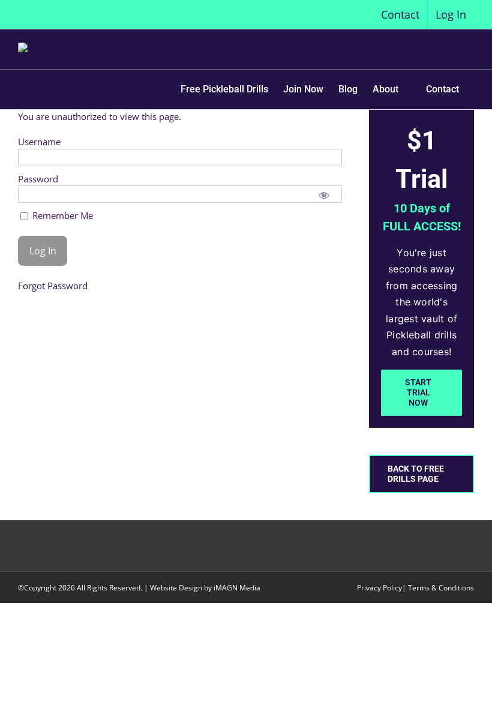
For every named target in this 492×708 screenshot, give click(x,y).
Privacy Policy (379, 588)
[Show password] (323, 194)
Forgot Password (53, 286)
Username (39, 142)
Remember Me (61, 215)
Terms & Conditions (441, 588)
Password (38, 179)
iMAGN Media (237, 588)
